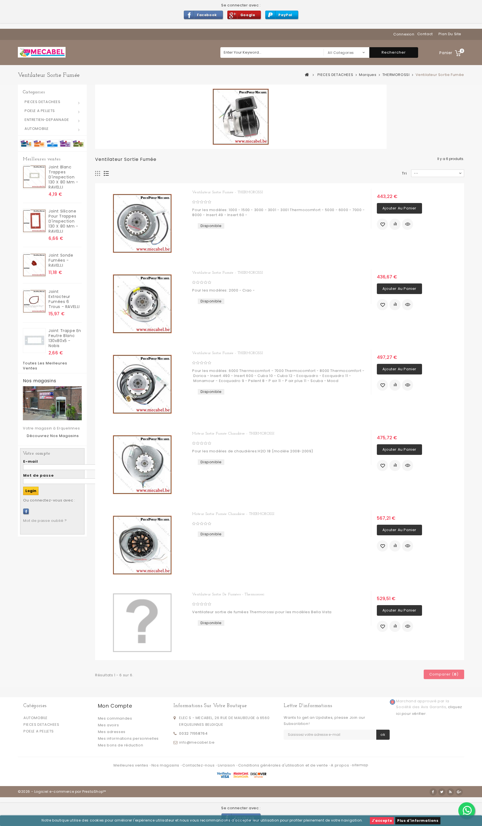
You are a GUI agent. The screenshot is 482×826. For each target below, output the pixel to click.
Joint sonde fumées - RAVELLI (61, 260)
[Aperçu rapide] (407, 224)
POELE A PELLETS (40, 110)
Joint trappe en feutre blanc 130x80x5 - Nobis (65, 338)
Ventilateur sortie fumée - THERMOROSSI (227, 192)
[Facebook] (26, 511)
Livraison (227, 765)
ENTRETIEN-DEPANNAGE (47, 119)
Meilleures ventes (42, 159)
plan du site (449, 34)
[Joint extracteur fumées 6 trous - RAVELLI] (34, 301)
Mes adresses (112, 731)
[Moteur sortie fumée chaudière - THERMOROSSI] (142, 465)
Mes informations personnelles (128, 738)
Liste (106, 174)
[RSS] (450, 792)
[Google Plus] (459, 792)
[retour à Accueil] (307, 74)
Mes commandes (115, 718)
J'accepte (382, 820)
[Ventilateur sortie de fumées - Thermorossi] (142, 622)
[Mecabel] (42, 52)
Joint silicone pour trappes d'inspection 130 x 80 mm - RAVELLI (63, 221)
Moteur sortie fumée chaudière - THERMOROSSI (233, 433)
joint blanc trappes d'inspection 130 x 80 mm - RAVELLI (63, 177)
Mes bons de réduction (120, 745)
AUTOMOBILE (37, 128)
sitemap (360, 765)
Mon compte (115, 705)
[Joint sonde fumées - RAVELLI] (34, 265)
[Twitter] (441, 792)
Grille (97, 174)
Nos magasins (39, 380)
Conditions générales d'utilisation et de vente (283, 765)
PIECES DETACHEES (43, 101)
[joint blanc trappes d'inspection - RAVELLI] (34, 176)
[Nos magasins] (52, 403)
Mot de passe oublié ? (45, 520)
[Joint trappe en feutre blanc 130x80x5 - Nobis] (34, 340)
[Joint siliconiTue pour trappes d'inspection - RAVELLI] (34, 221)
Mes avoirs (108, 725)
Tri (404, 173)
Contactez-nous (199, 765)
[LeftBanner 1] (52, 143)
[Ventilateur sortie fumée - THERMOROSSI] (142, 223)
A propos (340, 765)
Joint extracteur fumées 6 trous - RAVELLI (64, 299)
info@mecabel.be (197, 742)
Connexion (403, 34)
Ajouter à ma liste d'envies (382, 224)
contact (425, 34)
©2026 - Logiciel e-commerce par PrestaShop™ (62, 791)
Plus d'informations (417, 820)
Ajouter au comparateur (395, 224)
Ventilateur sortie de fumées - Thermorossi (228, 594)
